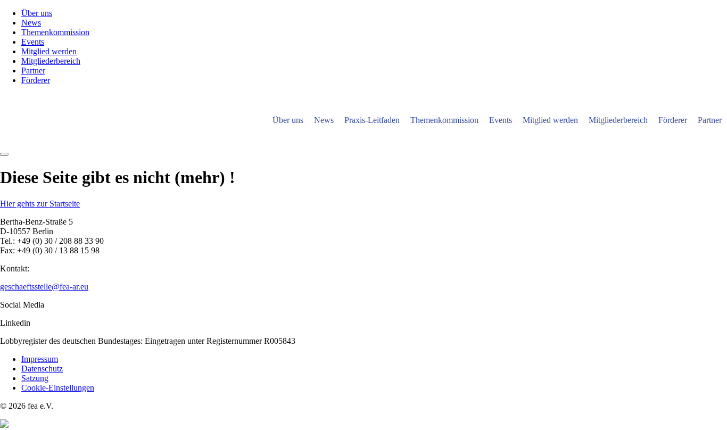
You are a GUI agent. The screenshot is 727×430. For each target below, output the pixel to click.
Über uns (36, 13)
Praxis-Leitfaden (372, 120)
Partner (33, 70)
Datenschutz (42, 368)
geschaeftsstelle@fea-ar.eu (44, 286)
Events (32, 41)
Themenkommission (55, 32)
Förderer (35, 80)
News (31, 22)
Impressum (39, 358)
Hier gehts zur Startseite (40, 203)
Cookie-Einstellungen (57, 387)
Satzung (34, 378)
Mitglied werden (49, 51)
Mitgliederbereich (50, 60)
